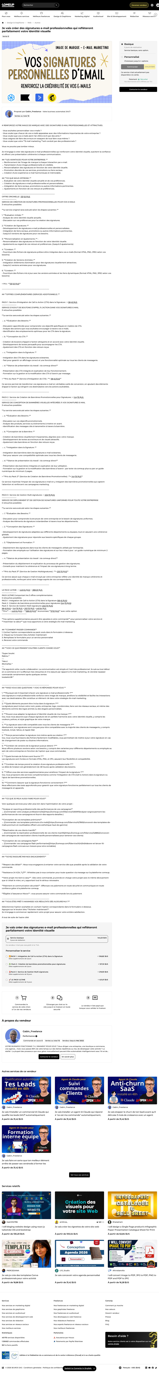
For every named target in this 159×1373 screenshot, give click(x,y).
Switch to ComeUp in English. (78, 1368)
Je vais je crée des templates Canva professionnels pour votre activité (20, 1277)
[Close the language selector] (94, 1368)
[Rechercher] (56, 5)
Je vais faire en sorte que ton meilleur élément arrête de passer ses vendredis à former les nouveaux (25, 1163)
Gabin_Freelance (33, 111)
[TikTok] (156, 1367)
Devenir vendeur (112, 1313)
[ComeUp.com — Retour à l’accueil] (8, 5)
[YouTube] (149, 1367)
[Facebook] (153, 1367)
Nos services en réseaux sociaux (15, 1324)
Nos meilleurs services (11, 1328)
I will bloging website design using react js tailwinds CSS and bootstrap (23, 1228)
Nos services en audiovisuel (13, 1313)
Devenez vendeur (139, 5)
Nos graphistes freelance (64, 1309)
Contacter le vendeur (138, 89)
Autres (37, 23)
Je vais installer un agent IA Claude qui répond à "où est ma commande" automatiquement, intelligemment (78, 1115)
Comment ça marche (114, 1305)
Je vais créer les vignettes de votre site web (77, 1227)
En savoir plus (68, 1057)
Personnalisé (131, 57)
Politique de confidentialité (54, 1368)
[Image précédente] (110, 1205)
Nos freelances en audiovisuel (66, 1313)
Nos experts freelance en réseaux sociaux (71, 1324)
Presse (108, 1317)
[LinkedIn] (146, 1367)
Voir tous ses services (80, 1175)
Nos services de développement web (17, 1317)
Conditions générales (32, 1368)
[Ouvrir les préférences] (152, 5)
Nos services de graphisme (13, 1309)
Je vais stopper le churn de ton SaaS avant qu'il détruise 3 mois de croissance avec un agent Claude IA (132, 1115)
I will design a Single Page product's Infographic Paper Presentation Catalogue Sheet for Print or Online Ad (132, 1230)
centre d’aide (113, 1344)
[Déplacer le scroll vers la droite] (155, 14)
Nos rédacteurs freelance (64, 1321)
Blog (107, 1321)
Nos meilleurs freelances (64, 1328)
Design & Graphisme (15, 23)
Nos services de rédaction (12, 1321)
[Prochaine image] (154, 1205)
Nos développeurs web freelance (67, 1317)
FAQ (107, 1324)
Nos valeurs (110, 1309)
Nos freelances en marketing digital (69, 1305)
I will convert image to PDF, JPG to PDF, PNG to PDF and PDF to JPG (132, 1277)
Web (29, 23)
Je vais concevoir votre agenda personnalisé (77, 1275)
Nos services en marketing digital (16, 1305)
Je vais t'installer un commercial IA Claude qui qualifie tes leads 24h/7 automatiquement (25, 1113)
